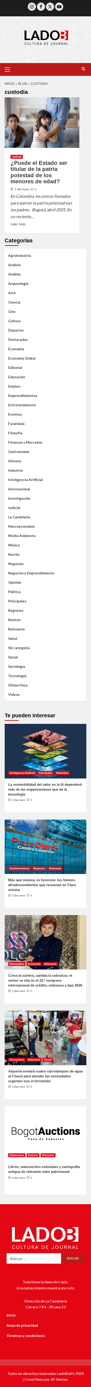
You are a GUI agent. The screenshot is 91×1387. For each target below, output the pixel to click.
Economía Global (21, 358)
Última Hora (18, 685)
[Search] (83, 69)
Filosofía (15, 433)
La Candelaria (19, 517)
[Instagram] (32, 7)
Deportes (16, 330)
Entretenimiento (22, 405)
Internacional (19, 489)
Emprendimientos (22, 395)
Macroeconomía (21, 526)
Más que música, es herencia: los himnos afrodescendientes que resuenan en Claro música (42, 885)
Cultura (14, 321)
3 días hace (18, 991)
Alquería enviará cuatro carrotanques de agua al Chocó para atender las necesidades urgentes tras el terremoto (45, 1076)
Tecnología (17, 676)
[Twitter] (50, 7)
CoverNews (34, 1379)
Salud (12, 638)
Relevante (16, 629)
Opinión (14, 582)
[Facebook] (41, 7)
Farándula (16, 423)
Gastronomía (18, 451)
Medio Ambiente (22, 536)
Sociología (16, 666)
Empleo (14, 386)
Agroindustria (19, 255)
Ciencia (14, 302)
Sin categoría (19, 648)
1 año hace (22, 189)
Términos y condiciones (26, 1336)
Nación (14, 554)
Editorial (15, 367)
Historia (14, 461)
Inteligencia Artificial (25, 480)
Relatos (14, 620)
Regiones (15, 610)
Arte (12, 293)
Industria (15, 470)
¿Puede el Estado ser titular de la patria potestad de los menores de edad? (38, 172)
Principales (17, 601)
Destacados (18, 339)
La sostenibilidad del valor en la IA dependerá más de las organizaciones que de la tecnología (45, 789)
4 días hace (18, 1177)
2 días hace (18, 800)
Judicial (16, 156)
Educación (16, 377)
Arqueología (18, 283)
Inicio (11, 1315)
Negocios (16, 564)
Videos (14, 694)
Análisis (14, 265)
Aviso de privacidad (22, 1325)
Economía (16, 349)
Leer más (18, 223)
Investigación (19, 498)
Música (14, 545)
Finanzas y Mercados (25, 442)
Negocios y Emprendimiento (31, 573)
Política (14, 592)
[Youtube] (59, 7)
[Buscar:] (34, 1258)
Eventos (15, 414)
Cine (12, 311)
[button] (9, 69)
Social (13, 657)
